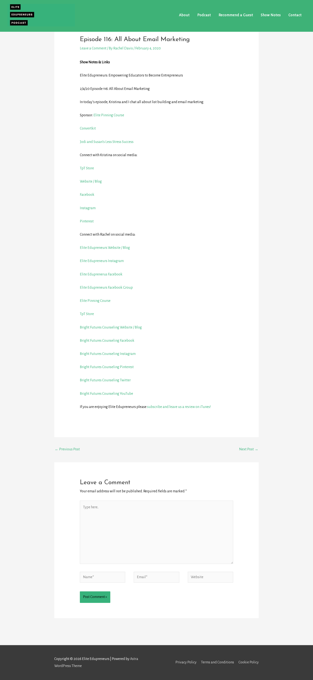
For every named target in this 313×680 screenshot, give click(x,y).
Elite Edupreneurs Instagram (102, 261)
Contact (295, 15)
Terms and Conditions (217, 662)
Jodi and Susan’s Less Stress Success (107, 142)
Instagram (88, 208)
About (184, 15)
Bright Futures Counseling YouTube (106, 394)
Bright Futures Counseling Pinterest (107, 367)
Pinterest (87, 221)
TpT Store (87, 168)
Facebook (87, 195)
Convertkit (88, 128)
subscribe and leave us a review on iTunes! (179, 407)
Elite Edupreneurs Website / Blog (105, 248)
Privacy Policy (186, 662)
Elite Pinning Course (108, 115)
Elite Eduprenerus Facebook (101, 274)
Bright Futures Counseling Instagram (108, 354)
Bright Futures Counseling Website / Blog (111, 327)
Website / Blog (91, 181)
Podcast (204, 15)
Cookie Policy (248, 662)
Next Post (248, 449)
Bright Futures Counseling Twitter (105, 380)
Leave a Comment (93, 48)
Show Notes (271, 15)
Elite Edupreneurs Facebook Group (106, 288)
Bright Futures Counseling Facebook (107, 341)
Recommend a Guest (236, 15)
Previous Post (67, 449)
